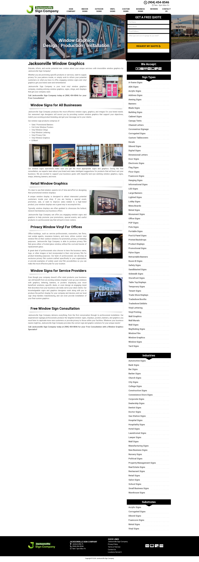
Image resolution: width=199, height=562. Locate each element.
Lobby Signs (134, 201)
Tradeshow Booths (137, 299)
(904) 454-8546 (158, 2)
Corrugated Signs (137, 133)
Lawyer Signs (135, 437)
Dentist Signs (135, 407)
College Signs (135, 386)
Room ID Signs (135, 261)
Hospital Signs (135, 420)
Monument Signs (137, 214)
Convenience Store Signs (141, 395)
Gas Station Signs (137, 416)
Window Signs (135, 342)
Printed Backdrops (137, 239)
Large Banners (135, 193)
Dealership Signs (136, 403)
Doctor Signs (135, 412)
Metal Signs (134, 210)
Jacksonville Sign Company (118, 542)
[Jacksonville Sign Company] (44, 545)
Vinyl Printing (135, 312)
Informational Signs (138, 184)
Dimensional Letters (138, 155)
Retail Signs (134, 475)
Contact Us (166, 10)
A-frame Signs (135, 82)
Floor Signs (134, 172)
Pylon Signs (134, 252)
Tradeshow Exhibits (138, 303)
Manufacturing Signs (139, 446)
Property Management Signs (142, 463)
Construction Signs (138, 390)
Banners (132, 103)
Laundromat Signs (137, 433)
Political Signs (135, 458)
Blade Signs (134, 108)
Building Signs (135, 112)
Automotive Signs (137, 361)
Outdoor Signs (99, 10)
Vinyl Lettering (136, 308)
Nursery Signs (135, 454)
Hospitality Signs (137, 424)
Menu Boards (135, 206)
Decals (132, 142)
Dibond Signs (135, 146)
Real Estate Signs (137, 467)
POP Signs (133, 223)
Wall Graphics (135, 316)
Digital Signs (135, 150)
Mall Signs (134, 441)
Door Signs (134, 159)
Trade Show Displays (138, 295)
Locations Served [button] (114, 552)
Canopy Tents (135, 121)
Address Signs (135, 95)
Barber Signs (135, 373)
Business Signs (140, 10)
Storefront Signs (137, 278)
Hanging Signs (135, 180)
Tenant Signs (135, 291)
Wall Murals (134, 320)
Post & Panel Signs (137, 235)
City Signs (133, 382)
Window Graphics (137, 337)
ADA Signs (133, 86)
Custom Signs (126, 10)
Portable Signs (136, 231)
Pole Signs (134, 227)
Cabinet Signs (135, 116)
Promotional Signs (137, 248)
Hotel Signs (134, 429)
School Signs (135, 484)
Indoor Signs (85, 10)
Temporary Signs (137, 286)
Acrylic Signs (135, 91)
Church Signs (135, 378)
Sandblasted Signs (137, 269)
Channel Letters (136, 125)
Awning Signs (135, 99)
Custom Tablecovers (138, 137)
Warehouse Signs (137, 492)
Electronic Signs (136, 163)
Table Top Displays (137, 282)
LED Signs (133, 188)
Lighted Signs (135, 197)
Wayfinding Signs (137, 329)
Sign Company (71, 10)
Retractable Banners (138, 257)
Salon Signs (134, 480)
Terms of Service (114, 547)
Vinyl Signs (112, 10)
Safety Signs (135, 265)
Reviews (154, 9)
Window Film (135, 333)
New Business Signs (138, 450)
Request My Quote (147, 46)
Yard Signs (134, 346)
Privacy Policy (113, 544)
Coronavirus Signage (139, 129)
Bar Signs (133, 369)
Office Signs (134, 218)
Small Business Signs (139, 488)
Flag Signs (134, 167)
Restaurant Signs (137, 471)
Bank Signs (134, 365)
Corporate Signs (136, 399)
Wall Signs (133, 325)
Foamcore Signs (136, 176)
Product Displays (137, 244)
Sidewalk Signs (136, 274)
